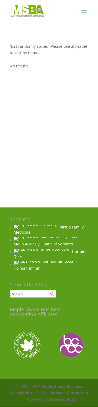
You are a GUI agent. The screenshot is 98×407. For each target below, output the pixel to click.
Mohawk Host (62, 399)
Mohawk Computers (69, 392)
